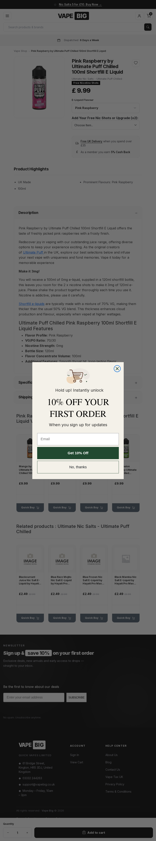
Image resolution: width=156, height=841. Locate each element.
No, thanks (78, 467)
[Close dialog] (117, 368)
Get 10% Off (78, 453)
